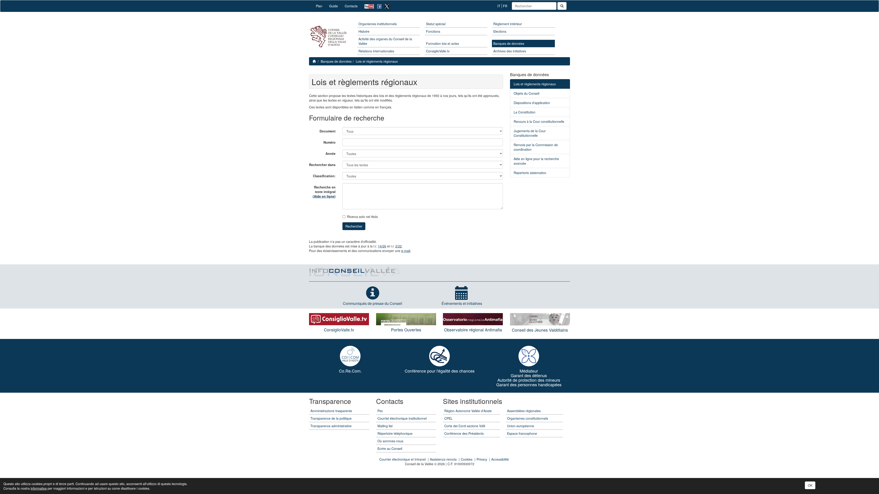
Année (331, 153)
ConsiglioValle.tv (438, 51)
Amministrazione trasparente (331, 410)
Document (328, 131)
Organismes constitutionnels (527, 418)
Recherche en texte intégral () (324, 192)
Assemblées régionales (524, 410)
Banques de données (508, 43)
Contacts (351, 6)
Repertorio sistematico (530, 172)
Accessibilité (500, 459)
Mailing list (385, 426)
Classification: (324, 176)
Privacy (482, 459)
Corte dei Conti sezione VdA (464, 426)
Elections (499, 31)
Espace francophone (522, 433)
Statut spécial (435, 23)
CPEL (448, 418)
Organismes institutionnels (377, 23)
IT (498, 6)
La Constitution (524, 112)
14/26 (382, 246)
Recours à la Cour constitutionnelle (539, 121)
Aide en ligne (324, 196)
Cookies (466, 459)
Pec (380, 410)
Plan (319, 6)
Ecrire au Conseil (389, 448)
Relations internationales (376, 51)
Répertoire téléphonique (394, 433)
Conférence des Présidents (464, 433)
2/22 (398, 246)
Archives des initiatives (509, 51)
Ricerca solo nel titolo (362, 216)
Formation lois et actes (442, 43)
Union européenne (520, 426)
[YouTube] (367, 6)
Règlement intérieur (507, 23)
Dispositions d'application (532, 102)
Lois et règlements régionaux (377, 61)
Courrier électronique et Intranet (402, 459)
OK (810, 485)
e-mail (405, 250)
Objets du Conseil (526, 93)
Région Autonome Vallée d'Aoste (468, 410)
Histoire (363, 31)
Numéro (329, 142)
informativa (39, 488)
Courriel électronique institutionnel (402, 418)
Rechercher (353, 226)
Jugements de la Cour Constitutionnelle (530, 133)
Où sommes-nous (390, 441)
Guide (333, 6)
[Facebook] (377, 6)
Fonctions (433, 31)
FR (505, 6)
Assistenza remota (443, 459)
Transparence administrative (331, 426)
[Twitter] (385, 6)
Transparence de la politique (331, 418)
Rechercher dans (322, 164)
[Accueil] (328, 37)
